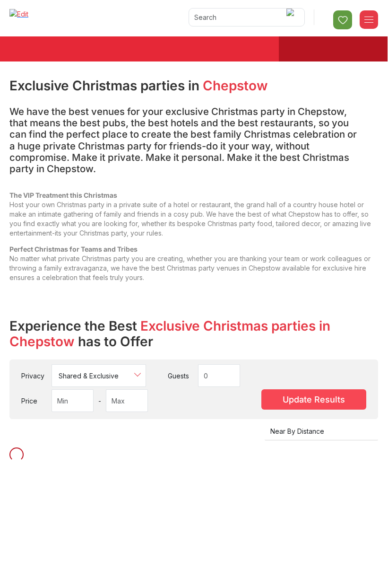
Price (29, 401)
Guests (178, 376)
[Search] (292, 17)
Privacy (32, 376)
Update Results (314, 399)
